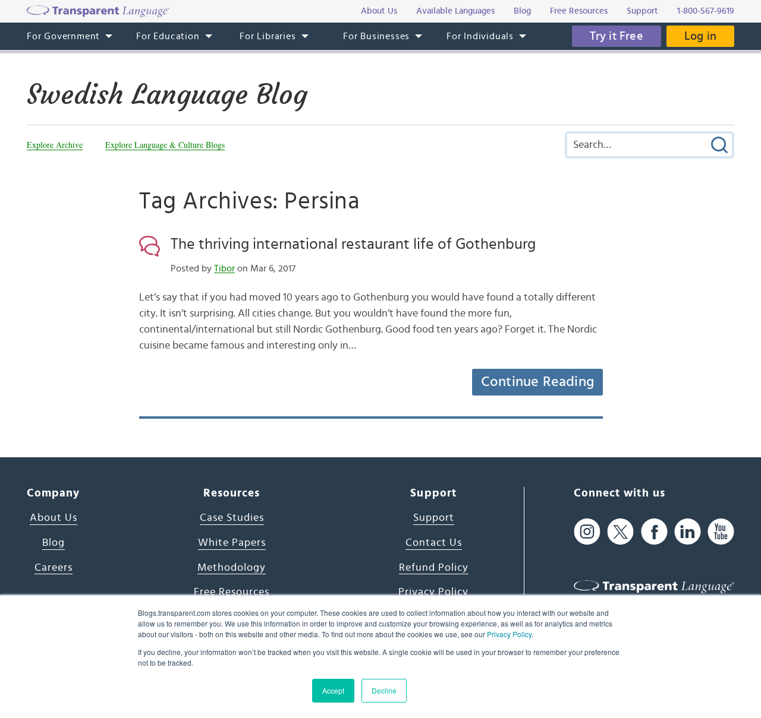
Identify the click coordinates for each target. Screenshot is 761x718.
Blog (53, 542)
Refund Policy (433, 567)
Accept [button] (333, 690)
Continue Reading (537, 382)
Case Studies (232, 518)
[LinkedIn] (687, 531)
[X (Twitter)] (620, 531)
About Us (53, 518)
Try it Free (616, 36)
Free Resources (231, 592)
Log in (700, 36)
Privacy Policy (509, 634)
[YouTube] (720, 531)
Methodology (231, 567)
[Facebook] (654, 531)
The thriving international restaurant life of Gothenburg (353, 244)
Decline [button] (384, 690)
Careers (53, 567)
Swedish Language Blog (167, 94)
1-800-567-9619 (705, 11)
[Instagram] (587, 531)
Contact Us (433, 542)
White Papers (232, 542)
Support (433, 518)
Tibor (224, 268)
